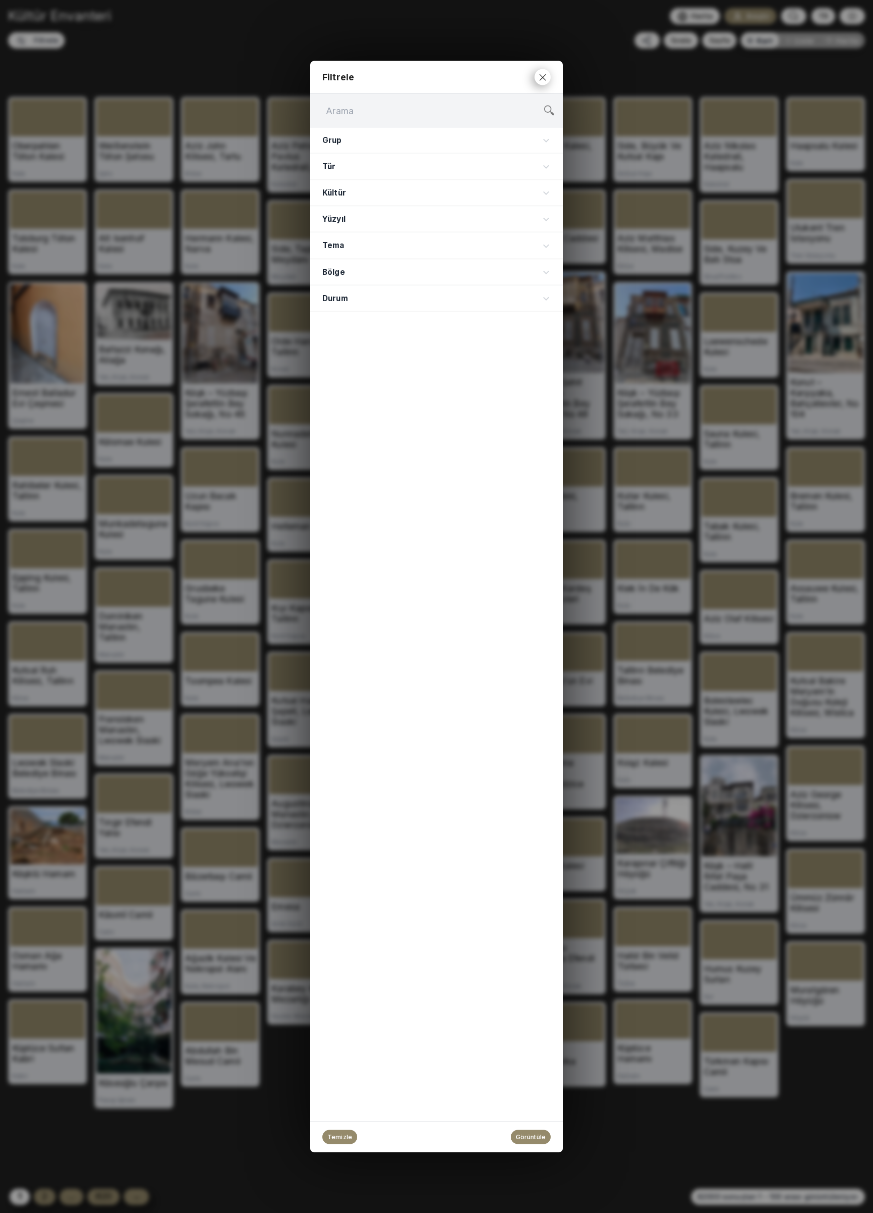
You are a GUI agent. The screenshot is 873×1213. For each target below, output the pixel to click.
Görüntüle (531, 1137)
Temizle (339, 1137)
